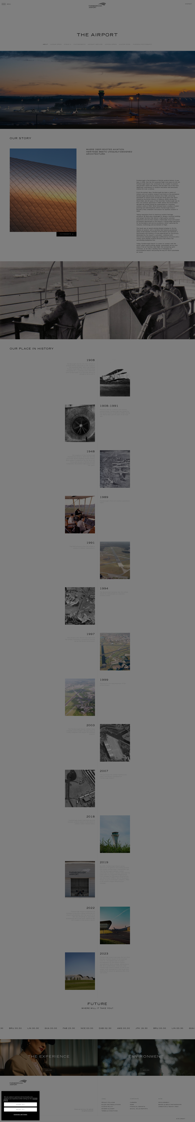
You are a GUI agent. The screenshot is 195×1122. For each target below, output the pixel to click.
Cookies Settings (20, 1114)
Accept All (20, 1104)
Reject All (20, 1109)
